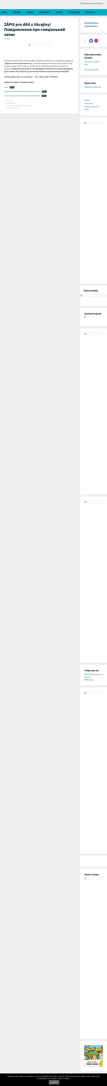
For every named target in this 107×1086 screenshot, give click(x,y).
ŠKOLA (4, 12)
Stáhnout (12, 87)
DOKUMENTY (44, 12)
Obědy (86, 100)
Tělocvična (88, 103)
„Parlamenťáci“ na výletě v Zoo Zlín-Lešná (19, 106)
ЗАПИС (6, 87)
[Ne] (104, 1080)
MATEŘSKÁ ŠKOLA (91, 23)
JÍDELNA (29, 12)
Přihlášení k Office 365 (92, 87)
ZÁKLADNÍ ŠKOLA (91, 26)
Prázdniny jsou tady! (12, 108)
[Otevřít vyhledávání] (104, 12)
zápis (13, 103)
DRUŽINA (17, 12)
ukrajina (8, 103)
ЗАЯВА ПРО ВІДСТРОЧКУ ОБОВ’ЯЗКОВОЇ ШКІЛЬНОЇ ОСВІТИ (22, 96)
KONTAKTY (90, 12)
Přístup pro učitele (91, 70)
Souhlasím (54, 1082)
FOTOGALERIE (74, 12)
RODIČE (59, 12)
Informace (9, 101)
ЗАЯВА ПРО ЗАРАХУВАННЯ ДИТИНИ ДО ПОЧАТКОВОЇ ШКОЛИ (22, 91)
